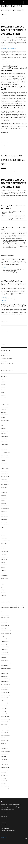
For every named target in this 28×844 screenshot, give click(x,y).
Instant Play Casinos (5, 692)
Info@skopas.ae (4, 821)
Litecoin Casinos (4, 492)
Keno (2, 700)
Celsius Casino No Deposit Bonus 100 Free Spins (9, 61)
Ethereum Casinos (4, 455)
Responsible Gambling (5, 530)
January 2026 (3, 387)
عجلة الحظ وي (3, 300)
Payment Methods (4, 519)
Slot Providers (4, 759)
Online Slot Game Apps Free (5, 355)
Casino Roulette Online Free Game (6, 358)
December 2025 (3, 389)
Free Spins (3, 460)
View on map (3, 831)
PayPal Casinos (3, 732)
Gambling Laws (4, 463)
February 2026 (3, 384)
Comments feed (3, 592)
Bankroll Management (5, 633)
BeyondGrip (3, 837)
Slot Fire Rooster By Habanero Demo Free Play (8, 48)
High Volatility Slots (5, 476)
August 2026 (3, 379)
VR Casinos (3, 783)
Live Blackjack (4, 708)
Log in (2, 587)
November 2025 (3, 392)
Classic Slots (3, 657)
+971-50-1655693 (4, 816)
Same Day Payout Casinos (5, 540)
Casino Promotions (4, 436)
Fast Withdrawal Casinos (5, 457)
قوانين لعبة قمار (3, 267)
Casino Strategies (4, 444)
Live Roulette (3, 503)
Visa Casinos (3, 570)
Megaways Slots (4, 511)
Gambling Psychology (5, 468)
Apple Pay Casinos (4, 625)
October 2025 (3, 395)
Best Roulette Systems (4, 361)
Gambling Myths (4, 676)
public (2, 527)
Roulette (2, 532)
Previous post (8, 150)
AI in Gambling (3, 412)
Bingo (2, 425)
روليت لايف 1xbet (4, 302)
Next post (19, 150)
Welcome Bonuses (4, 578)
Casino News (3, 433)
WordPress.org (3, 595)
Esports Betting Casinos (5, 452)
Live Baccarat (3, 495)
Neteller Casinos (4, 724)
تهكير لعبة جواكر (3, 297)
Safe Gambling (3, 538)
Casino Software (4, 441)
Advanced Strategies (5, 617)
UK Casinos (3, 562)
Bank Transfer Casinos (5, 420)
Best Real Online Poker (4, 353)
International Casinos (5, 484)
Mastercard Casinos (5, 508)
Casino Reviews (4, 649)
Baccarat (3, 417)
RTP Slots (2, 535)
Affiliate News (3, 409)
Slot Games (3, 546)
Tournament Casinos (5, 767)
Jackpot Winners (4, 487)
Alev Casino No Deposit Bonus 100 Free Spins (8, 299)
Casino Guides (3, 428)
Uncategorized (3, 775)
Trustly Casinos (4, 559)
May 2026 (2, 381)
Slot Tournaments (4, 551)
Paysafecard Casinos (5, 524)
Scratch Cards (4, 543)
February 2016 (3, 397)
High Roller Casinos (4, 684)
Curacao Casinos (4, 449)
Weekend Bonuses (4, 575)
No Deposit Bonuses (4, 516)
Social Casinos (3, 554)
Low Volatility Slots (5, 716)
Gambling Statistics (4, 471)
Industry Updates (4, 479)
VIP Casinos (3, 567)
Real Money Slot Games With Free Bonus (7, 363)
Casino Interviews (4, 641)
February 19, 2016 (9, 171)
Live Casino (3, 500)
